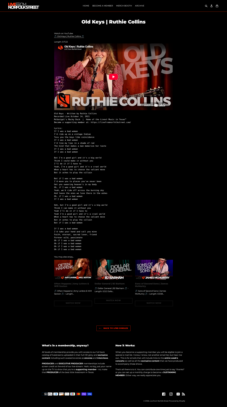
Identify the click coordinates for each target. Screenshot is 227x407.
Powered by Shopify (177, 401)
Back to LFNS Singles (115, 328)
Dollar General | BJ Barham (110, 283)
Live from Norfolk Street (159, 401)
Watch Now (73, 303)
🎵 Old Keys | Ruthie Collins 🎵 (69, 36)
